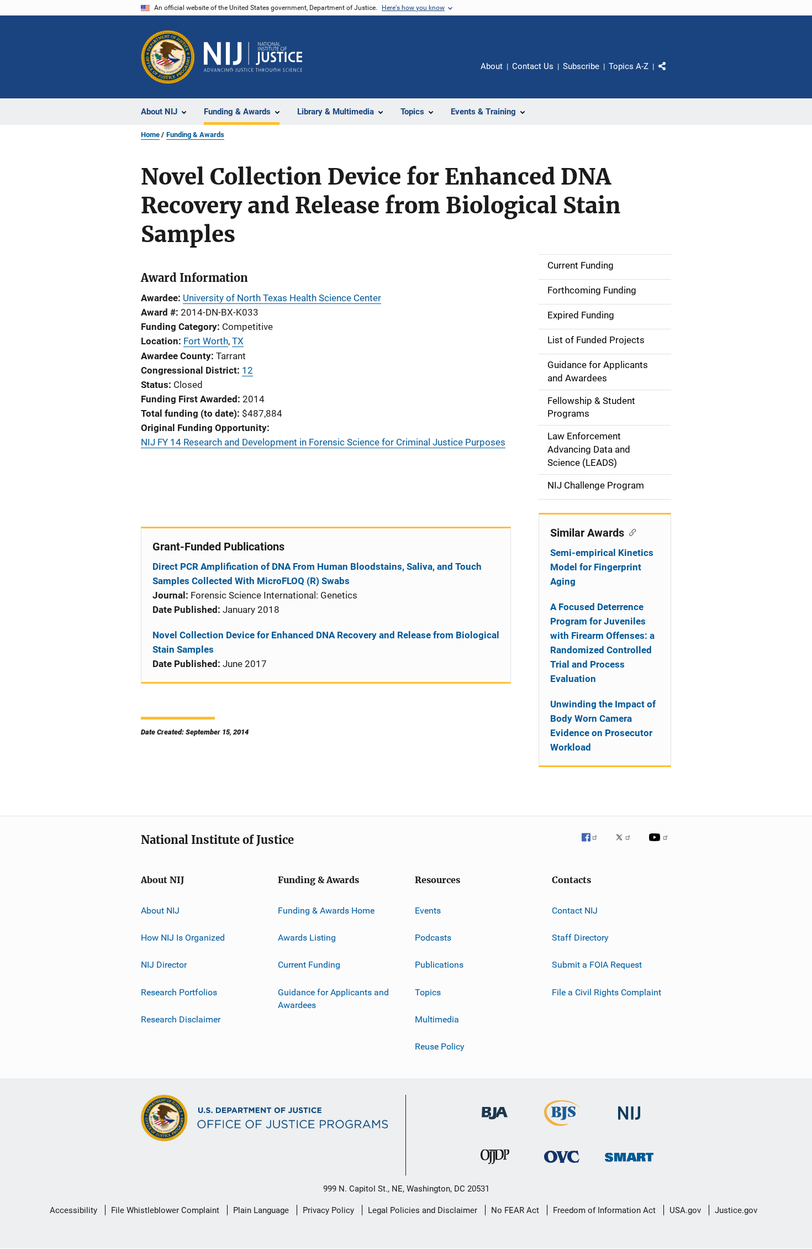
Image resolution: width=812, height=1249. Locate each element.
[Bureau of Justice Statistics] (562, 1128)
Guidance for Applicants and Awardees (333, 998)
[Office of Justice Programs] (168, 57)
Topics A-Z (628, 66)
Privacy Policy (328, 1210)
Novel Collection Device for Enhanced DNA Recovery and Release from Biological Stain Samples (325, 642)
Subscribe (581, 66)
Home (150, 134)
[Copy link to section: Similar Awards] (630, 531)
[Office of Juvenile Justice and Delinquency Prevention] (495, 1166)
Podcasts (433, 937)
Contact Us (532, 66)
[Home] (253, 57)
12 (247, 370)
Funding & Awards (195, 134)
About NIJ (160, 910)
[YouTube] (660, 845)
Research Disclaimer (180, 1019)
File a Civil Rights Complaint (606, 991)
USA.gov (685, 1210)
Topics (428, 991)
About (492, 66)
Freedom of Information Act (604, 1210)
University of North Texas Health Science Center (282, 297)
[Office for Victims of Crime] (561, 1165)
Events (428, 910)
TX (238, 341)
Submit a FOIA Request (597, 964)
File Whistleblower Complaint (165, 1210)
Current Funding (309, 964)
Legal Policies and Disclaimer (422, 1210)
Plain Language (261, 1210)
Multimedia (437, 1019)
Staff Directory (580, 937)
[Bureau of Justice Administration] (495, 1121)
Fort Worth (205, 341)
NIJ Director (164, 964)
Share (671, 74)
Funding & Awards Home (326, 910)
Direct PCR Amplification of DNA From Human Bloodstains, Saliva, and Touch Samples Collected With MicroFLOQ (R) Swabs (317, 573)
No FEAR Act (515, 1210)
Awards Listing (307, 937)
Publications (439, 964)
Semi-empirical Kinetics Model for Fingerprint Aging (601, 567)
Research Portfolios (179, 991)
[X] (627, 845)
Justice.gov (736, 1210)
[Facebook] (594, 845)
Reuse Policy (440, 1046)
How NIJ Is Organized (183, 937)
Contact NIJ (575, 910)
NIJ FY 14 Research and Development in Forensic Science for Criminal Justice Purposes (323, 442)
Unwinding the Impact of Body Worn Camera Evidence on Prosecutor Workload (603, 726)
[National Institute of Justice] (629, 1121)
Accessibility (73, 1210)
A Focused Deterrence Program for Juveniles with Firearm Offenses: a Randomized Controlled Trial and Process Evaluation (602, 642)
